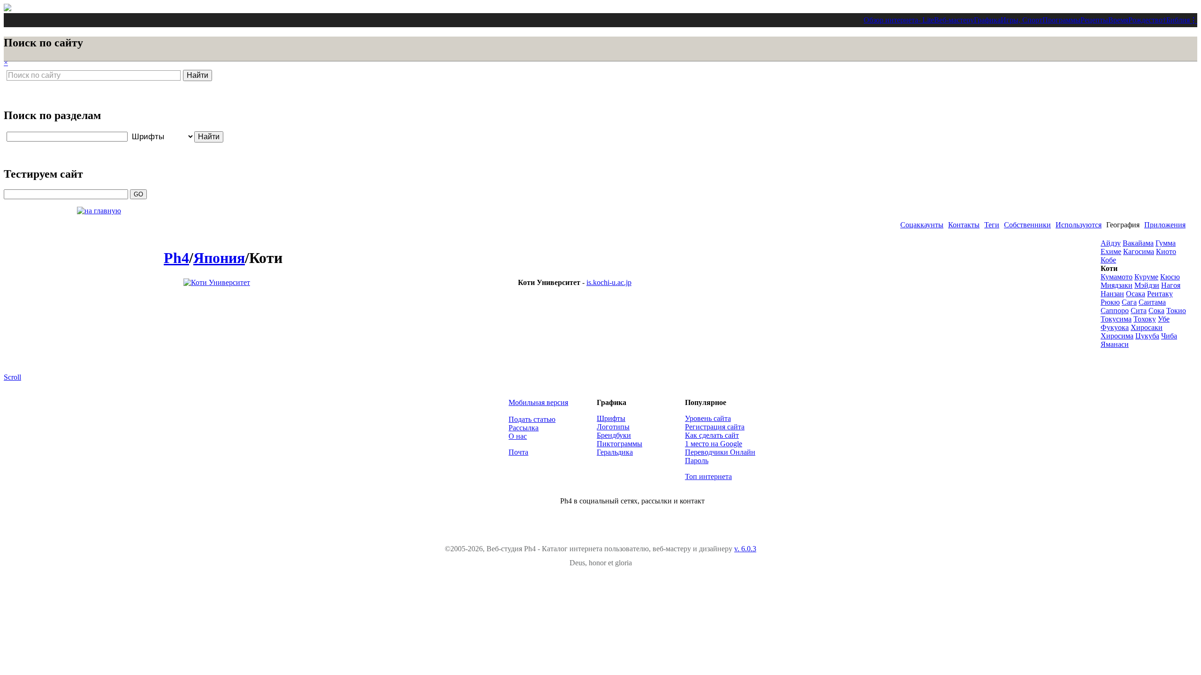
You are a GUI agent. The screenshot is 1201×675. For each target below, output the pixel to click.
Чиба (1169, 336)
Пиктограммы (619, 444)
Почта (518, 452)
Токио (1176, 311)
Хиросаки (1147, 327)
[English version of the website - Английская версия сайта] (7, 9)
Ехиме (1111, 251)
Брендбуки (614, 435)
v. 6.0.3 (745, 549)
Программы (1061, 20)
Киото (1166, 251)
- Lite (926, 20)
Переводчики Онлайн (720, 452)
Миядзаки (1117, 285)
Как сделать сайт (712, 435)
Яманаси (1115, 344)
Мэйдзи (1146, 285)
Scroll (12, 377)
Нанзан (1112, 294)
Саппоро (1115, 311)
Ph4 (176, 257)
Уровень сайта (708, 418)
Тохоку (1144, 319)
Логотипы (613, 427)
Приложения (1165, 225)
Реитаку (1160, 294)
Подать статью (532, 419)
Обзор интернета (891, 20)
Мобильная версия (538, 402)
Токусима (1116, 319)
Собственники (1027, 225)
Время (1118, 20)
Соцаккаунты (921, 225)
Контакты (964, 225)
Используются (1079, 225)
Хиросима (1117, 336)
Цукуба (1147, 336)
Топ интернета (708, 476)
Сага (1129, 302)
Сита (1139, 311)
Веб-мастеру (954, 20)
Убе (1164, 319)
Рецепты (1094, 20)
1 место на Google (713, 444)
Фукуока (1115, 327)
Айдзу (1111, 243)
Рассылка (524, 428)
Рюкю (1110, 302)
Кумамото (1117, 277)
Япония (219, 257)
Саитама (1152, 302)
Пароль (696, 461)
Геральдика (615, 452)
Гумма (1165, 243)
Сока (1156, 311)
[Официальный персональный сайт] (216, 282)
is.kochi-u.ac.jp (608, 282)
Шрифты (611, 418)
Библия (1178, 20)
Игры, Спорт (1021, 20)
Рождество (1145, 20)
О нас (518, 436)
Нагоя (1170, 285)
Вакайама (1138, 243)
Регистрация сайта (715, 427)
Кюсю (1170, 277)
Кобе (1108, 260)
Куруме (1146, 277)
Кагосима (1138, 251)
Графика (987, 20)
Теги (991, 225)
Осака (1135, 294)
